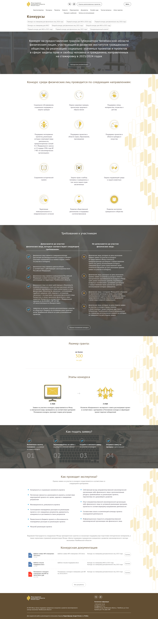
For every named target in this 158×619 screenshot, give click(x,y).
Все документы (79, 584)
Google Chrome (77, 616)
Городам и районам (70, 13)
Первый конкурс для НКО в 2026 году (79, 21)
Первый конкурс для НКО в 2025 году (40, 29)
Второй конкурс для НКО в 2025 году (98, 25)
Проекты (57, 10)
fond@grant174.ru (99, 606)
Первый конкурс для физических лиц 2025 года (71, 29)
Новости (65, 10)
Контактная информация (101, 602)
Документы (84, 10)
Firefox (86, 616)
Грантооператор (38, 10)
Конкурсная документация (79, 64)
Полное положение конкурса (79, 327)
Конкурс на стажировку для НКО (38, 25)
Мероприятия (74, 10)
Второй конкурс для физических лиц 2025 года (67, 25)
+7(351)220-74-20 (99, 604)
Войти (127, 4)
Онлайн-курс (94, 10)
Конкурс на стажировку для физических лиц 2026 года (45, 21)
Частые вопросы (106, 10)
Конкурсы (49, 10)
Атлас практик (118, 10)
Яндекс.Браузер (67, 616)
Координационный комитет (99, 29)
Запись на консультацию (86, 13)
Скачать (127, 554)
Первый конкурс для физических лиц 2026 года (110, 21)
